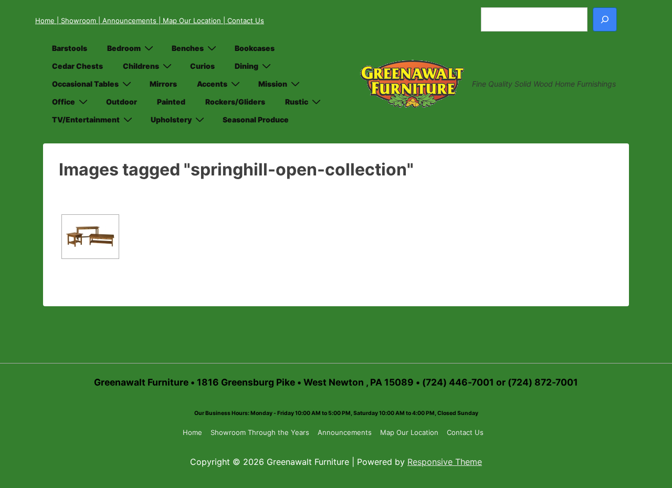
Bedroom (124, 48)
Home (46, 20)
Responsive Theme (444, 461)
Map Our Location (409, 432)
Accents (212, 83)
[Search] (605, 19)
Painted (171, 101)
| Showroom (77, 20)
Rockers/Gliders (235, 101)
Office (63, 101)
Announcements (345, 432)
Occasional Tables (85, 83)
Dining (246, 65)
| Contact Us (243, 20)
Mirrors (163, 83)
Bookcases (255, 48)
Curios (202, 65)
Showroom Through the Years (260, 432)
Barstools (69, 48)
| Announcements (128, 20)
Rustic (296, 101)
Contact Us (465, 432)
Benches (188, 48)
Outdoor (121, 101)
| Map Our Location (191, 20)
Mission (272, 83)
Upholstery (171, 119)
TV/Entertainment (86, 119)
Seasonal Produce (256, 119)
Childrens (141, 65)
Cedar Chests (77, 65)
